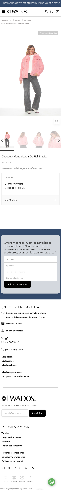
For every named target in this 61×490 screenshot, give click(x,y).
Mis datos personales (11, 372)
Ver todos (27, 20)
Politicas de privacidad (12, 461)
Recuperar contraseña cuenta (15, 376)
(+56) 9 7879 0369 (10, 342)
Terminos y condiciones (12, 453)
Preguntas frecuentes (11, 437)
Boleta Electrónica (14, 330)
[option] (23, 139)
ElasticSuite (27, 488)
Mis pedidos (7, 357)
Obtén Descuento (17, 284)
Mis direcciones (8, 365)
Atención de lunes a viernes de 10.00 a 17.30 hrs (25, 317)
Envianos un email (14, 323)
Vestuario (18, 20)
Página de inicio (6, 20)
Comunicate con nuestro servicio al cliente (26, 313)
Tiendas (5, 433)
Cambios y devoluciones (13, 457)
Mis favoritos (7, 361)
